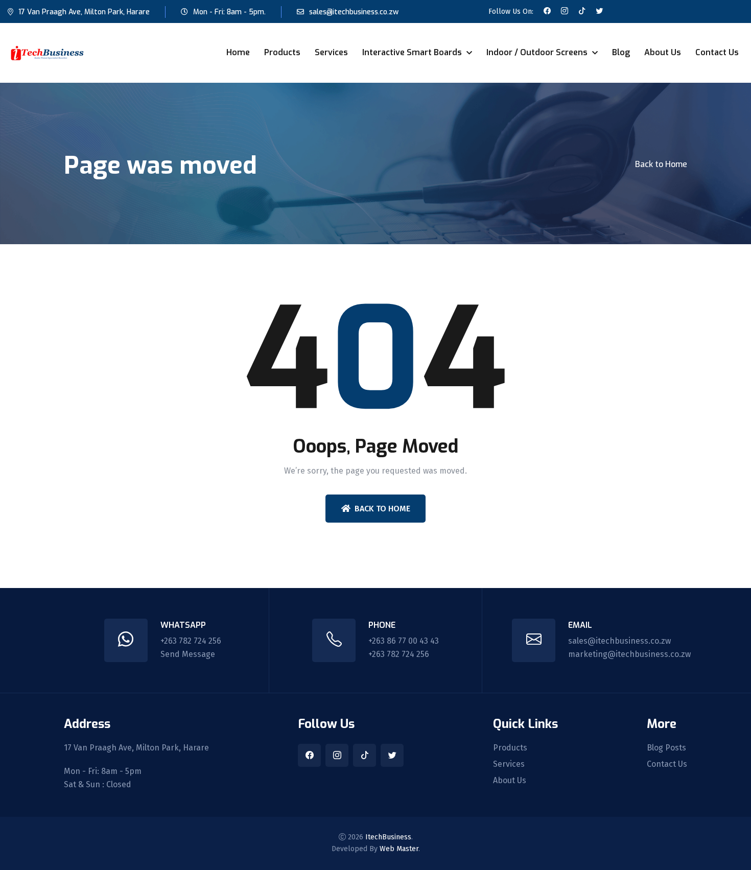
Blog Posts (666, 748)
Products (282, 52)
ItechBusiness (388, 837)
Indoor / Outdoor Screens (538, 52)
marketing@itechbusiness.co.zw (629, 654)
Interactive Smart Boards (413, 52)
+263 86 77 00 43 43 (403, 641)
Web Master (399, 848)
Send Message (187, 654)
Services (331, 52)
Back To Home (382, 508)
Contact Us (717, 52)
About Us (662, 52)
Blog (621, 52)
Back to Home (661, 164)
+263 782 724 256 (190, 641)
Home (238, 52)
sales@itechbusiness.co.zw (353, 12)
